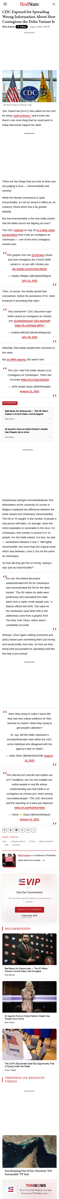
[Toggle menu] (5, 4)
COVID (32, 841)
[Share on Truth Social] (10, 830)
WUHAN (16, 845)
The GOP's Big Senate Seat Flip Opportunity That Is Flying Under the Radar (29, 1065)
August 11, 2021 (29, 391)
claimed (18, 230)
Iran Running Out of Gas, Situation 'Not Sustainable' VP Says (28, 1172)
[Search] (54, 4)
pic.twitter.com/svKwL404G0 (29, 269)
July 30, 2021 (30, 337)
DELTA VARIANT (46, 841)
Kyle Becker (10, 975)
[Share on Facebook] (16, 830)
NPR (7, 845)
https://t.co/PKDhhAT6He (29, 807)
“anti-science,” (22, 115)
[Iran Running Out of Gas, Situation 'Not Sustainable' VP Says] (29, 1151)
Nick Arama (8, 26)
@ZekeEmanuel (23, 320)
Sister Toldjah (10, 1070)
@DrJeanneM (42, 320)
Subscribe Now (29, 916)
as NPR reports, (16, 359)
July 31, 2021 (30, 280)
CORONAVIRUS (18, 841)
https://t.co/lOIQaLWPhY (29, 325)
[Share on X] (4, 830)
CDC (4, 841)
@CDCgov (38, 255)
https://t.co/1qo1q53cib (35, 379)
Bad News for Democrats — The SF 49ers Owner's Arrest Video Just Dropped (26, 970)
